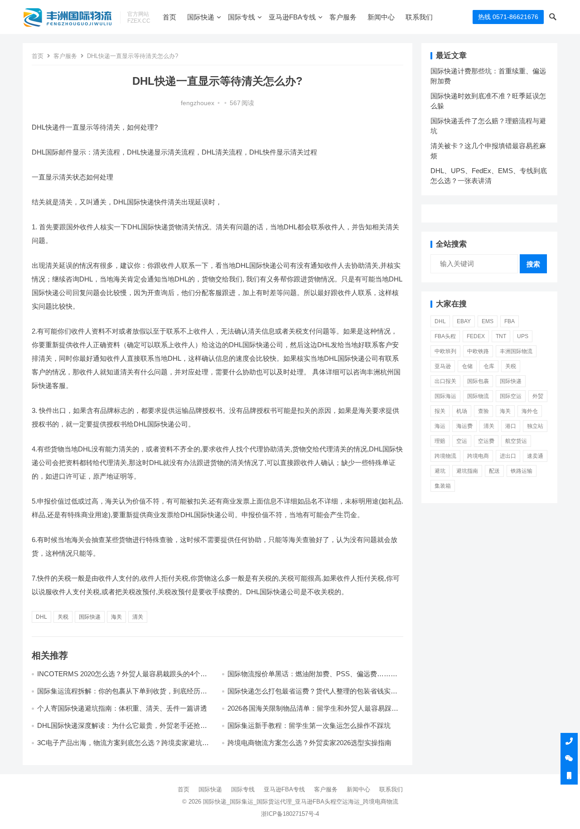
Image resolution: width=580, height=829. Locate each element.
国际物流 (478, 396)
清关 (137, 617)
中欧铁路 (478, 351)
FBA (509, 321)
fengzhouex (197, 103)
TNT (501, 336)
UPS (522, 336)
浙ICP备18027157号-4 (290, 813)
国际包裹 (478, 381)
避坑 (440, 471)
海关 (116, 617)
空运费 (486, 441)
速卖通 (535, 456)
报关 (440, 411)
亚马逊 (443, 366)
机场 (461, 411)
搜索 (533, 264)
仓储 (467, 366)
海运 (440, 426)
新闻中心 (381, 17)
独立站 (535, 426)
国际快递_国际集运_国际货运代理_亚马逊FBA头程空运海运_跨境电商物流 (300, 801)
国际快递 (200, 17)
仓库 (488, 366)
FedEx (476, 336)
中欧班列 (445, 351)
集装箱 (443, 486)
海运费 (464, 426)
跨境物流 (445, 456)
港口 (510, 426)
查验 (483, 411)
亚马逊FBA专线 (292, 17)
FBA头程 (445, 336)
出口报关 (445, 381)
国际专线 (241, 17)
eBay (464, 321)
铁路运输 (521, 471)
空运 (461, 441)
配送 (494, 471)
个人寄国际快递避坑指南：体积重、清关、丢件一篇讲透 (122, 708)
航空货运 (516, 441)
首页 (169, 17)
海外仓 (530, 411)
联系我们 (419, 17)
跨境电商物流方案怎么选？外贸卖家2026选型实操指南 (309, 743)
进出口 (508, 456)
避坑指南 (467, 471)
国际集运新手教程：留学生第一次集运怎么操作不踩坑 (309, 725)
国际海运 (445, 396)
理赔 (440, 441)
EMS (487, 321)
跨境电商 (478, 456)
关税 (63, 617)
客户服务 (343, 17)
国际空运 (511, 396)
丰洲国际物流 (516, 351)
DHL (41, 617)
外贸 (537, 396)
